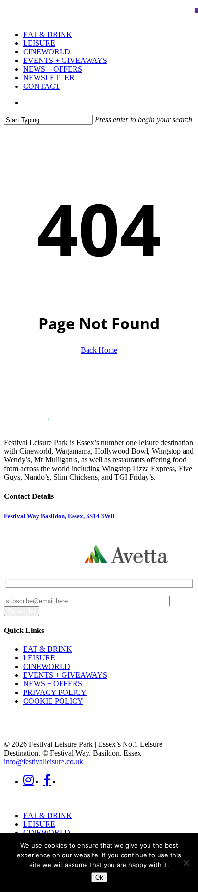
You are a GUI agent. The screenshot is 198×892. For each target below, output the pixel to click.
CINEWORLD (46, 666)
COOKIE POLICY (53, 701)
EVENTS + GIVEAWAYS (65, 675)
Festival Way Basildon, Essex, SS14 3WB (59, 516)
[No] (186, 862)
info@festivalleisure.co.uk (43, 761)
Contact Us (39, 551)
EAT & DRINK (47, 649)
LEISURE (39, 658)
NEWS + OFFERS (52, 684)
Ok (99, 877)
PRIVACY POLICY (55, 692)
